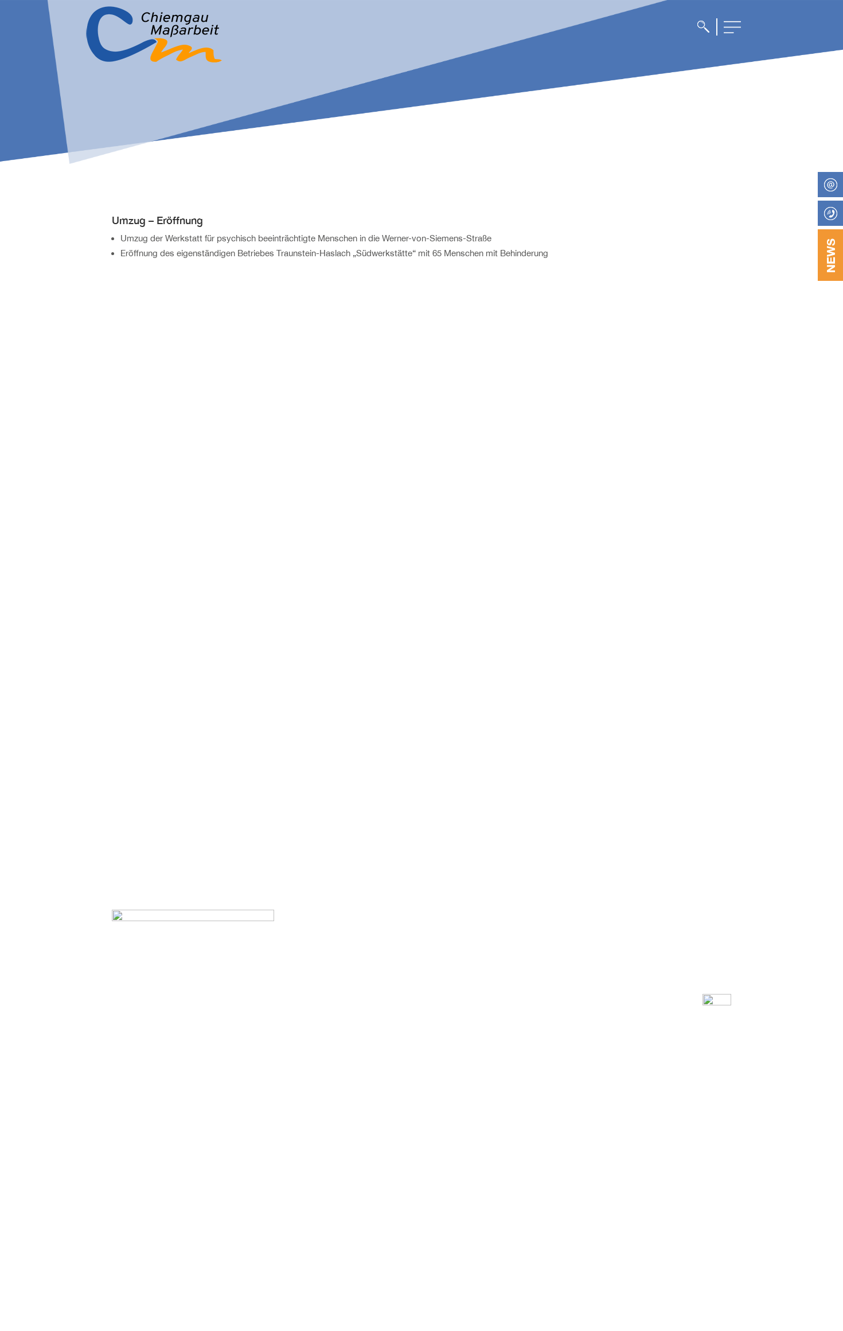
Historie (429, 1184)
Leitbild (428, 1100)
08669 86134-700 (172, 1105)
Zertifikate (433, 1137)
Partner (428, 1112)
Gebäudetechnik (566, 1127)
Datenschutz (558, 1149)
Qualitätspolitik (441, 1125)
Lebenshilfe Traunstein (677, 1137)
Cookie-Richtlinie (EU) (575, 1187)
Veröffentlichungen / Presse (452, 1167)
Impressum (556, 1174)
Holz (544, 1114)
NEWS (830, 255)
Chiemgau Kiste (684, 1120)
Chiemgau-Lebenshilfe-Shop (688, 1159)
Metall (546, 1101)
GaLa (546, 1089)
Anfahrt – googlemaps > (155, 1136)
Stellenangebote (444, 1150)
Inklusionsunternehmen (457, 1087)
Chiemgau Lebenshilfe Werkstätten (677, 1098)
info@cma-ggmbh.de (179, 1116)
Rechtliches (436, 1197)
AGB (544, 1161)
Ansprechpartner (446, 1074)
